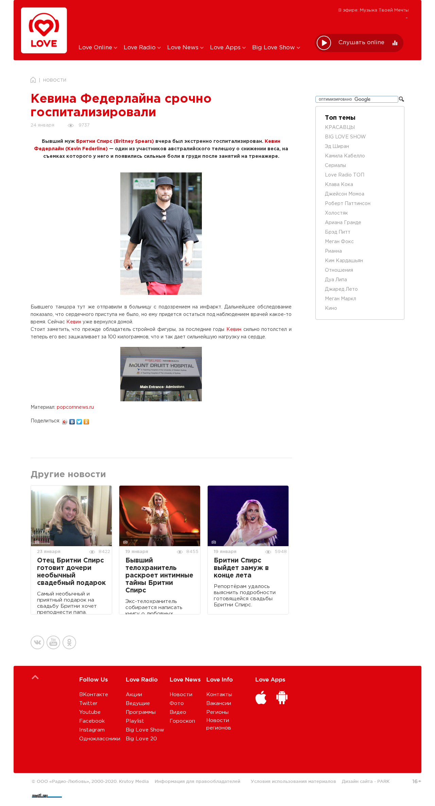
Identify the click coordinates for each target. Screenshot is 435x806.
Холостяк (336, 213)
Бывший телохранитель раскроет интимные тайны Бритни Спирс (159, 575)
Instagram (92, 730)
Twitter (88, 703)
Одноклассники (99, 739)
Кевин (73, 322)
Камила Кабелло (345, 156)
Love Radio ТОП (344, 175)
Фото (177, 703)
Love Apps (226, 47)
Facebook (92, 721)
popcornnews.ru (75, 407)
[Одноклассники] (86, 420)
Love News (183, 47)
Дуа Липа (336, 280)
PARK (383, 781)
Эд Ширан (337, 147)
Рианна (333, 251)
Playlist (135, 721)
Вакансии (218, 703)
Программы (141, 712)
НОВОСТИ (54, 80)
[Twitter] (79, 420)
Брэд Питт (337, 232)
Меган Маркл (340, 299)
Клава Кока (339, 185)
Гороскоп (182, 721)
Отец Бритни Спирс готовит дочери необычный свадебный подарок (71, 572)
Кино (331, 308)
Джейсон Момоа (344, 194)
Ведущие (138, 703)
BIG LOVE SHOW (345, 137)
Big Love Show (274, 47)
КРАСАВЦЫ (340, 127)
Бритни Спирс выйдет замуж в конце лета (241, 568)
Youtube (90, 712)
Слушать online (361, 42)
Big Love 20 (141, 739)
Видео (178, 712)
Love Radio (140, 47)
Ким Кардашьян (344, 261)
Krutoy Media (134, 781)
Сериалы (335, 166)
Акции (134, 694)
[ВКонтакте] (72, 420)
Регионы (217, 712)
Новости (181, 694)
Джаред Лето (341, 289)
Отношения (339, 270)
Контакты (219, 694)
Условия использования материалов (293, 781)
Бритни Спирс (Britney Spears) (115, 141)
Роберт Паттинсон (347, 204)
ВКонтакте (93, 694)
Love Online (96, 47)
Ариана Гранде (343, 223)
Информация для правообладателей (197, 781)
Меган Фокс (339, 242)
